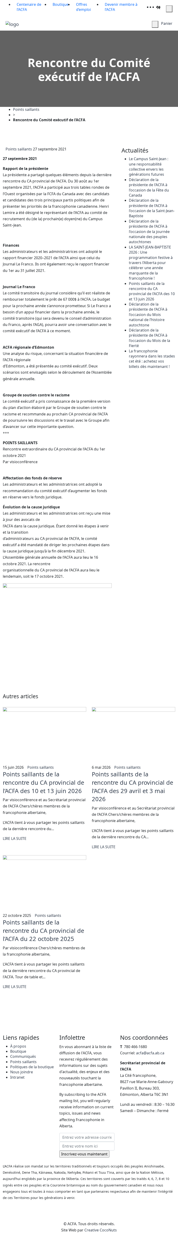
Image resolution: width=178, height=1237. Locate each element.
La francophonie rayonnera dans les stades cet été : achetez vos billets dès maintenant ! (152, 358)
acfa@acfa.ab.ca (150, 1052)
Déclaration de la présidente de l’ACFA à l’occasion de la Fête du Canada (149, 187)
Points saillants (26, 109)
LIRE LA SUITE (14, 838)
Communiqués (23, 1056)
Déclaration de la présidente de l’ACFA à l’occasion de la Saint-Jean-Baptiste (152, 208)
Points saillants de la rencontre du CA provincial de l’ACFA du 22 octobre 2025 (43, 930)
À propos (18, 1046)
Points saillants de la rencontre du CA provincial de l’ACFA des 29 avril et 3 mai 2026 (132, 786)
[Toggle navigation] (66, 24)
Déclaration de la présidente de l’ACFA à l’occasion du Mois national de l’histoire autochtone (148, 315)
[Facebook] (155, 7)
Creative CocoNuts (100, 1230)
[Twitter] (158, 7)
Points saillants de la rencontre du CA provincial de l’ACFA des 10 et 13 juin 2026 (152, 291)
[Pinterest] (161, 7)
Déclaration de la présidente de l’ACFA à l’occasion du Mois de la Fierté (149, 338)
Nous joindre (21, 1071)
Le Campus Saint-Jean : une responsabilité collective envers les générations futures (148, 166)
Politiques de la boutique (32, 1066)
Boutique (18, 1051)
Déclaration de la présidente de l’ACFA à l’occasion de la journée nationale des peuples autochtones (149, 232)
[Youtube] (164, 7)
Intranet (17, 1077)
